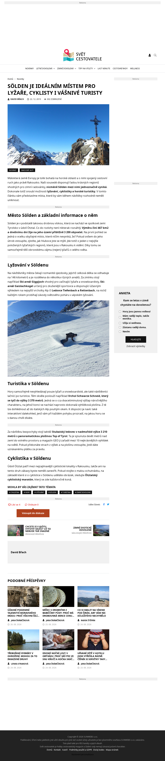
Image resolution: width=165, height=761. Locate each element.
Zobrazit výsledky (135, 346)
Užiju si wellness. (132, 323)
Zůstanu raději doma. (134, 327)
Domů (49, 749)
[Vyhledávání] (155, 55)
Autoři (65, 749)
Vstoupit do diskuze (33, 513)
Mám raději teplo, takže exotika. (136, 317)
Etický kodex (98, 749)
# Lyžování (39, 492)
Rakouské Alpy (27, 170)
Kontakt (57, 749)
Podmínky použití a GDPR (80, 749)
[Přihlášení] (149, 55)
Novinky (29, 68)
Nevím (126, 331)
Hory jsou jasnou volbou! (136, 311)
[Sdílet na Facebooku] (104, 505)
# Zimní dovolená (82, 492)
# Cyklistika (14, 492)
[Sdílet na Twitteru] (108, 505)
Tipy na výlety (85, 68)
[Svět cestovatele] (82, 55)
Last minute (104, 68)
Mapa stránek (112, 749)
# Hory (27, 492)
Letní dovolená (44, 68)
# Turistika (65, 492)
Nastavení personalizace (83, 754)
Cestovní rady (120, 68)
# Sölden (52, 492)
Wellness (135, 68)
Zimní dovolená (65, 68)
